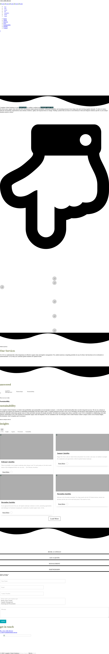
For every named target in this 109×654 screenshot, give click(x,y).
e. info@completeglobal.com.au (8, 632)
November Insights (64, 494)
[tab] (8, 392)
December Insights (8, 502)
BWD (34, 653)
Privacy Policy (24, 653)
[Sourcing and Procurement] (32, 604)
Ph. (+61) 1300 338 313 (6, 631)
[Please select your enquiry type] (32, 599)
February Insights (7, 462)
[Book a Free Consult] (32, 600)
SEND (3, 621)
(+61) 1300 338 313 (5, 0)
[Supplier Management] (32, 602)
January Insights (63, 453)
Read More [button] (6, 472)
